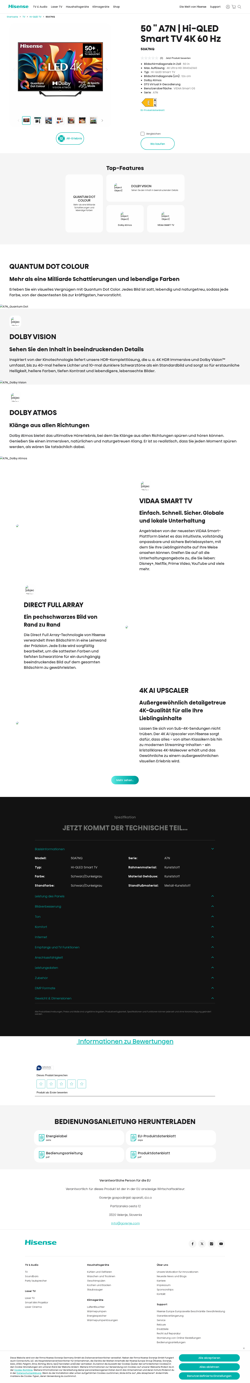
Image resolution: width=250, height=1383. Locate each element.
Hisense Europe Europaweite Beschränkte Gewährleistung (191, 1311)
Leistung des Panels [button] (49, 896)
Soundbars (31, 1276)
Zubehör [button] (41, 978)
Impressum (164, 1285)
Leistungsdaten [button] (46, 968)
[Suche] (239, 7)
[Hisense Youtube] (221, 1244)
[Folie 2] (37, 120)
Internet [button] (41, 937)
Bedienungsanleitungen (171, 1342)
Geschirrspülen (96, 1280)
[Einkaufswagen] (234, 7)
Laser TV (56, 7)
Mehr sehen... (125, 780)
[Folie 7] (93, 120)
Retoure (161, 1324)
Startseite (12, 16)
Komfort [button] (41, 927)
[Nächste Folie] (106, 69)
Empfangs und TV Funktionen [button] (57, 947)
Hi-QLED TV (35, 16)
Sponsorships (165, 1289)
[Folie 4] (60, 120)
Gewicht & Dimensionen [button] (53, 998)
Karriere (161, 1280)
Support (215, 7)
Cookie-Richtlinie (23, 1370)
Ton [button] (37, 917)
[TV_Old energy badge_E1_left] (149, 107)
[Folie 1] (26, 120)
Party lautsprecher (36, 1280)
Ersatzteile (163, 1329)
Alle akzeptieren (209, 1358)
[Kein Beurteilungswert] (150, 58)
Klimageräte (101, 7)
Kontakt (161, 1294)
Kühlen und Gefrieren (99, 1272)
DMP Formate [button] (45, 988)
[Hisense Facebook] (192, 1244)
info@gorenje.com (125, 1223)
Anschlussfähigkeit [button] (49, 957)
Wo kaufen (157, 144)
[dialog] (125, 1367)
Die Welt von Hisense (193, 7)
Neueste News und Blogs (172, 1276)
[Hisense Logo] (18, 6)
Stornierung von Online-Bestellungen (179, 1338)
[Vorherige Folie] (14, 69)
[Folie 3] (48, 120)
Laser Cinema (33, 1307)
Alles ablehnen (209, 1367)
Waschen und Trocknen (101, 1276)
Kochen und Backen (99, 1285)
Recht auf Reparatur (169, 1333)
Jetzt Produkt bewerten (178, 58)
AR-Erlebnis (74, 138)
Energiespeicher (96, 1315)
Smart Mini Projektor (36, 1302)
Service (161, 1320)
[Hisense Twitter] (202, 1244)
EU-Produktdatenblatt (153, 110)
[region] (60, 69)
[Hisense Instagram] (211, 1244)
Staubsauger (95, 1289)
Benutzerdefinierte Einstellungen (209, 1376)
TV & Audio (40, 7)
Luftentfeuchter (96, 1307)
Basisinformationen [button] (50, 849)
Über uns (162, 1265)
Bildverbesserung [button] (48, 906)
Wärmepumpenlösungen (102, 1320)
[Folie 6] (82, 120)
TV (23, 16)
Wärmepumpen (96, 1311)
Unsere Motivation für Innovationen (177, 1272)
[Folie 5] (71, 120)
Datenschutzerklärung (29, 1373)
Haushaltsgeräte (77, 7)
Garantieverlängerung (170, 1315)
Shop (116, 7)
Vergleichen (153, 133)
